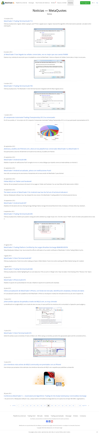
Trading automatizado (57, 416)
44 (69, 405)
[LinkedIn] (49, 421)
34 (34, 405)
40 (55, 405)
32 (27, 405)
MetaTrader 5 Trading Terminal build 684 (18, 269)
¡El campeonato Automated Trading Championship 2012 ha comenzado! (29, 117)
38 (48, 405)
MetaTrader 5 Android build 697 (15, 203)
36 (41, 405)
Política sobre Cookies (64, 432)
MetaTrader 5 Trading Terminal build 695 (18, 214)
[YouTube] (52, 421)
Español (92, 2)
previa (13, 405)
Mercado (40, 416)
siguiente (84, 405)
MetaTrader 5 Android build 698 (15, 160)
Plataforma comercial (21, 2)
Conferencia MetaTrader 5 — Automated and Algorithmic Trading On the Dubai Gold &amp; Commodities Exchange (45, 396)
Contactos (83, 416)
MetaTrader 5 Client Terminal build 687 (17, 258)
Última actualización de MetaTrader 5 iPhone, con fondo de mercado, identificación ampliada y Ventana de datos (44, 291)
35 (37, 405)
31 (23, 405)
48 (80, 405)
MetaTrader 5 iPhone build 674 (15, 280)
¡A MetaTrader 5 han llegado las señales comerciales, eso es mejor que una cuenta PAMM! (36, 54)
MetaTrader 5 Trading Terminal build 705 (18, 86)
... (20, 405)
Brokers (53, 2)
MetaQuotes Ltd (50, 427)
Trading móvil (31, 416)
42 (62, 405)
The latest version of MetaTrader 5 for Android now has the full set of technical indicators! (36, 192)
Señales (46, 416)
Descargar (31, 2)
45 (73, 405)
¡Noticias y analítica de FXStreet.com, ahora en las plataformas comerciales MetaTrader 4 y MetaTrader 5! (41, 149)
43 (66, 405)
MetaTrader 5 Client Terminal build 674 (17, 333)
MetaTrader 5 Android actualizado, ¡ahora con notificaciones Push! (27, 170)
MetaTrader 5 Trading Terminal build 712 (18, 21)
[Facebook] (47, 421)
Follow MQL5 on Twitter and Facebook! (18, 181)
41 (59, 405)
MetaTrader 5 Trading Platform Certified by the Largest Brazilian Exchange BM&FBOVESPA (36, 247)
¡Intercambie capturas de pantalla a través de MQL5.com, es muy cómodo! (30, 301)
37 (45, 405)
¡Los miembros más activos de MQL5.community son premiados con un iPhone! (32, 364)
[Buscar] (97, 3)
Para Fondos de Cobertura (43, 2)
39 (52, 405)
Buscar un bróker (62, 2)
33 (30, 405)
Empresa (70, 2)
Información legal (58, 427)
